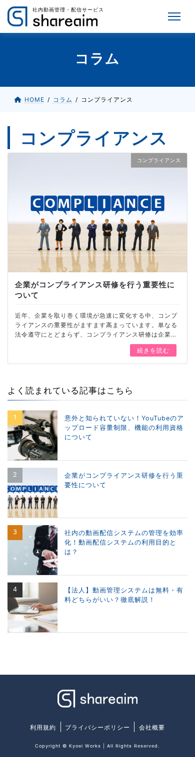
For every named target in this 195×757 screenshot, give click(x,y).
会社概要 (152, 727)
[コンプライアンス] (97, 211)
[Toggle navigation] (175, 16)
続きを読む (153, 350)
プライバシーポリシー (97, 727)
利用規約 (43, 727)
